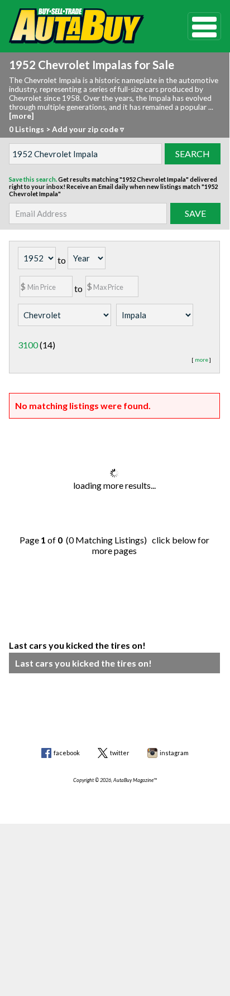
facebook (67, 752)
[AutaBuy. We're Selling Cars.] (81, 26)
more (201, 359)
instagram (174, 752)
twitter (120, 752)
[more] (21, 115)
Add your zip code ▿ (88, 129)
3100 (28, 344)
